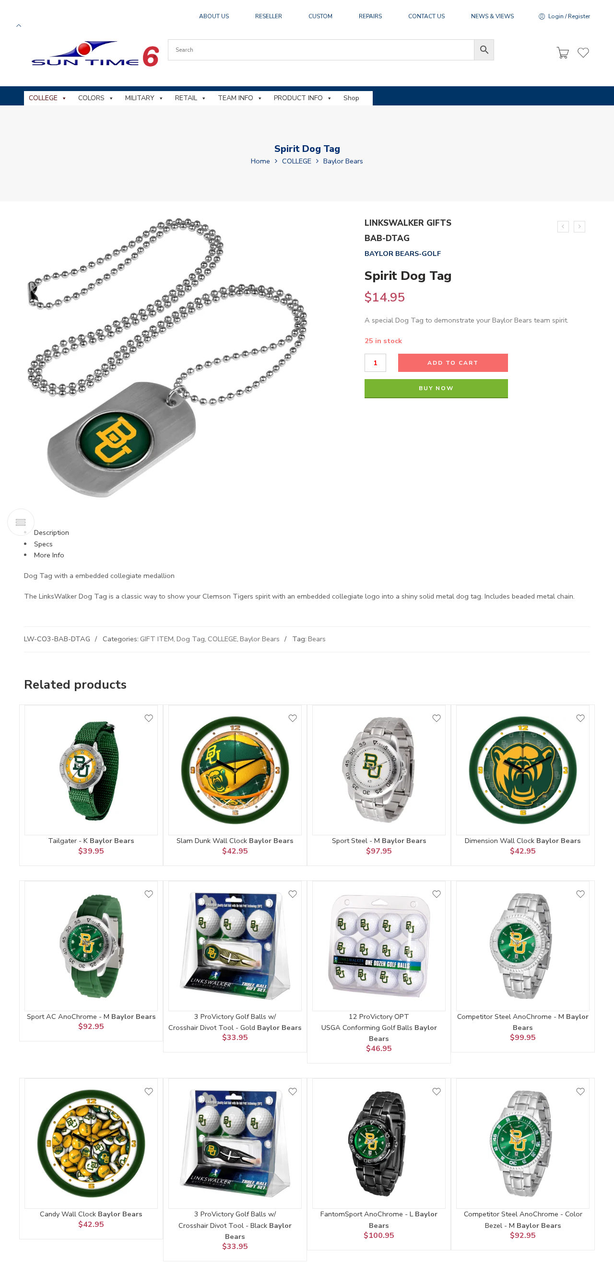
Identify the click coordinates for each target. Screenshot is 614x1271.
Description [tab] (51, 532)
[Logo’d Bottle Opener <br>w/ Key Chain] (563, 226)
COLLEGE (43, 98)
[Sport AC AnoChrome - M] (91, 946)
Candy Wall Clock (69, 1214)
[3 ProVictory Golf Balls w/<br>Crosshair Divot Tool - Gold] (235, 946)
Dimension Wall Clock (500, 840)
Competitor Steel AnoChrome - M (511, 1016)
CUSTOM (320, 16)
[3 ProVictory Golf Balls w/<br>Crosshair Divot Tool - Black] (235, 1143)
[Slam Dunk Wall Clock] (235, 770)
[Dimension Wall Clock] (523, 770)
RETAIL (186, 98)
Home (260, 161)
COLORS (91, 98)
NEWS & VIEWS (492, 16)
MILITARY (139, 98)
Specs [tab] (43, 544)
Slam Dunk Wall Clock (213, 840)
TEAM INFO (235, 98)
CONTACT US (426, 16)
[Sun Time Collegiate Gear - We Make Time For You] (94, 53)
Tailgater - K (69, 840)
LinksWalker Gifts (408, 223)
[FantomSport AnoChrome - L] (379, 1143)
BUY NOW (436, 388)
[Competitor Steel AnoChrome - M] (523, 946)
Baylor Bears (343, 161)
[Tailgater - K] (91, 770)
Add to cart (453, 363)
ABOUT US (214, 16)
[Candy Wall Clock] (91, 1143)
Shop (351, 98)
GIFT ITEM (157, 639)
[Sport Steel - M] (379, 770)
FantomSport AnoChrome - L (367, 1214)
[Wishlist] (149, 718)
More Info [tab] (49, 555)
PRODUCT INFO (298, 98)
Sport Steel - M (357, 840)
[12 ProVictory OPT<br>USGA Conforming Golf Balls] (579, 226)
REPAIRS (370, 16)
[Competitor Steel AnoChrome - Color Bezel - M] (523, 1143)
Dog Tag (191, 639)
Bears (317, 639)
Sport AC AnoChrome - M (69, 1016)
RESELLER (268, 16)
